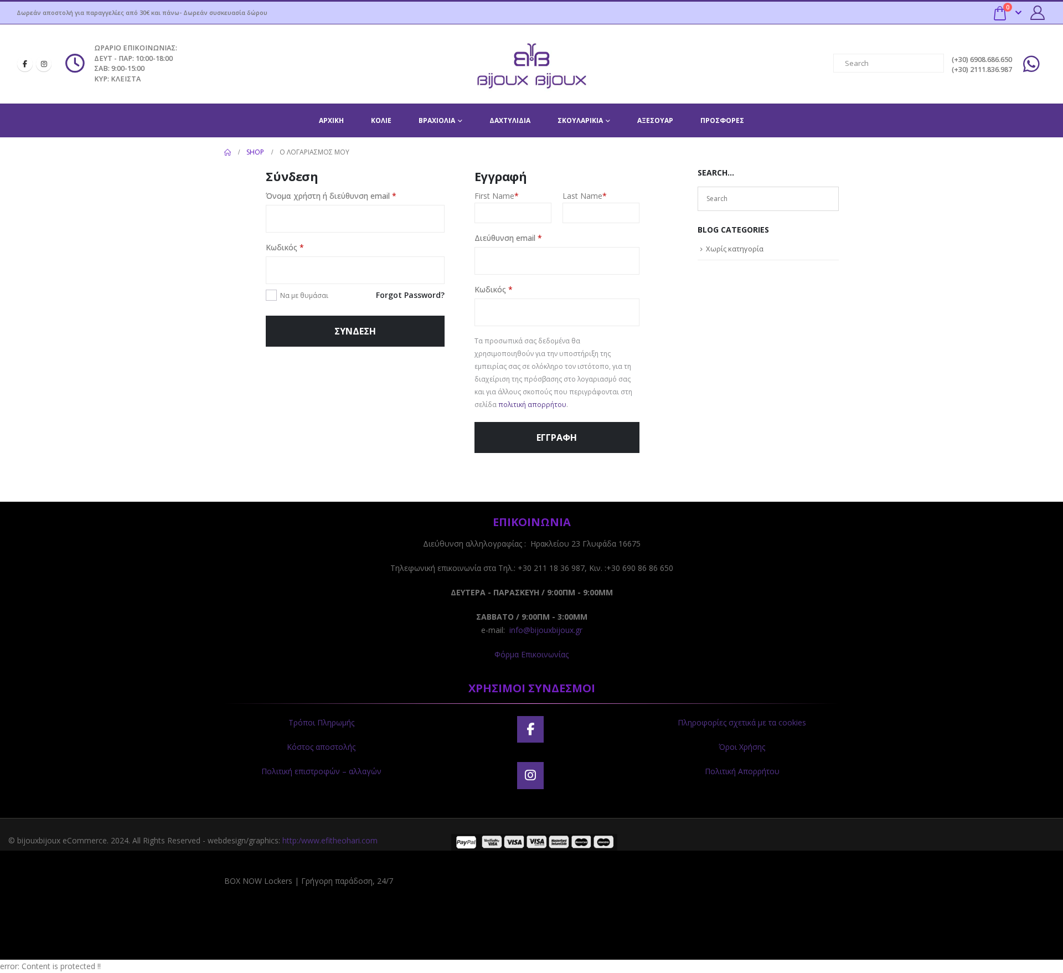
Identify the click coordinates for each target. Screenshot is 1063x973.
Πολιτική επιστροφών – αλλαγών (321, 771)
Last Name (585, 196)
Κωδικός (305, 247)
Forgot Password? (410, 295)
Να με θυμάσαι (304, 295)
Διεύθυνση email (528, 237)
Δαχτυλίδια (509, 120)
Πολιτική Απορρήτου (742, 771)
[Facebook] (25, 63)
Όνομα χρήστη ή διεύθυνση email (351, 195)
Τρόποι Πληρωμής (321, 722)
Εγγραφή (556, 437)
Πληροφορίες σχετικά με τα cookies (742, 722)
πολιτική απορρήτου (532, 404)
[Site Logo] (531, 63)
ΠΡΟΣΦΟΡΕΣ (722, 120)
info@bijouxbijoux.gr (545, 630)
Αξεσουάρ (655, 120)
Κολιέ (381, 120)
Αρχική (331, 120)
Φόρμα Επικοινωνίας (531, 654)
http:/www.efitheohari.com (330, 840)
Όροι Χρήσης (742, 747)
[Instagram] (43, 63)
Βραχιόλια (437, 120)
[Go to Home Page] (227, 152)
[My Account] (1037, 13)
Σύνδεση (355, 331)
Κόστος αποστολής (321, 747)
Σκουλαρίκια (580, 120)
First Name (496, 196)
